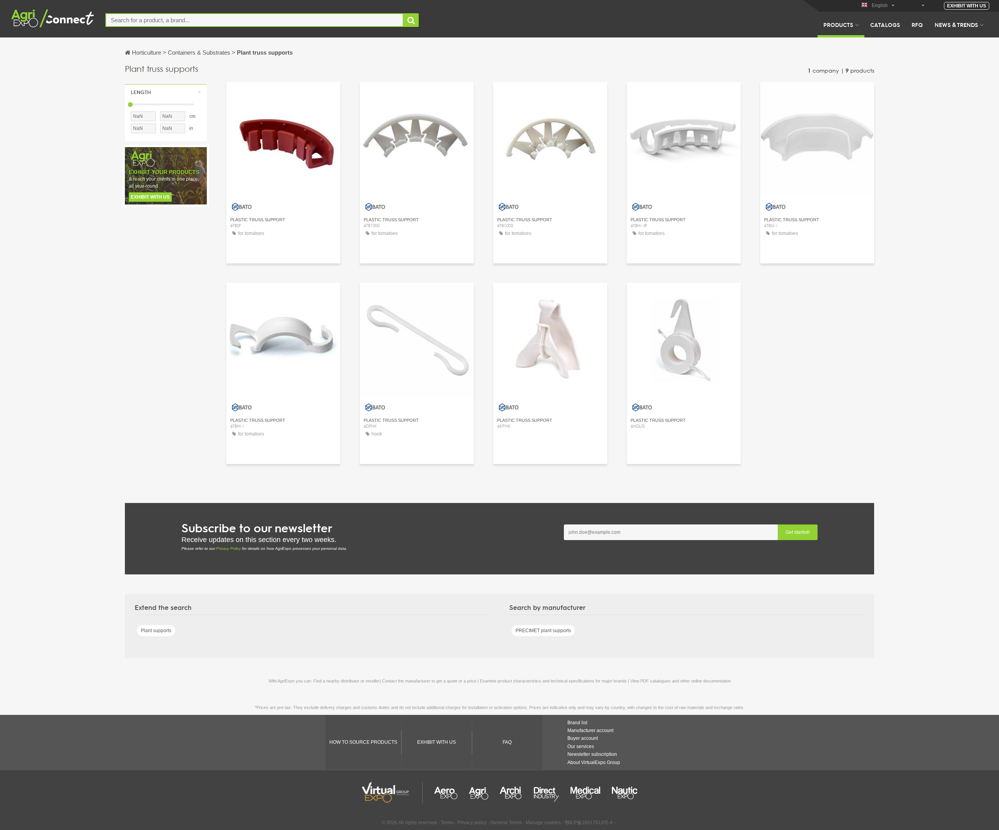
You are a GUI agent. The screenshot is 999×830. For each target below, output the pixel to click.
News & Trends (956, 24)
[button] (166, 92)
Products (838, 24)
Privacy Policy (228, 548)
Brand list (577, 722)
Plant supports (156, 630)
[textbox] (254, 20)
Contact (283, 95)
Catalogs (885, 24)
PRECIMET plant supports (543, 630)
